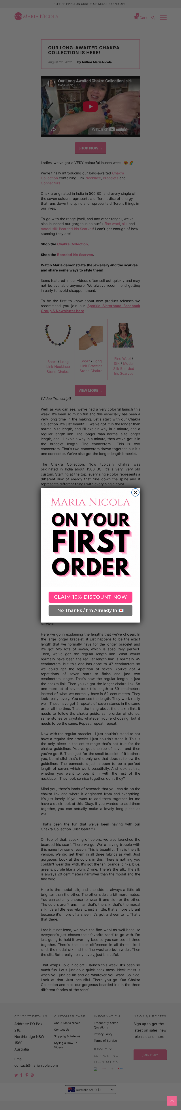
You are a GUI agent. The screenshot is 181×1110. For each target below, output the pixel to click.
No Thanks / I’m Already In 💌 (90, 610)
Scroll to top (172, 1101)
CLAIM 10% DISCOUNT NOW (90, 597)
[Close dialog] (135, 492)
